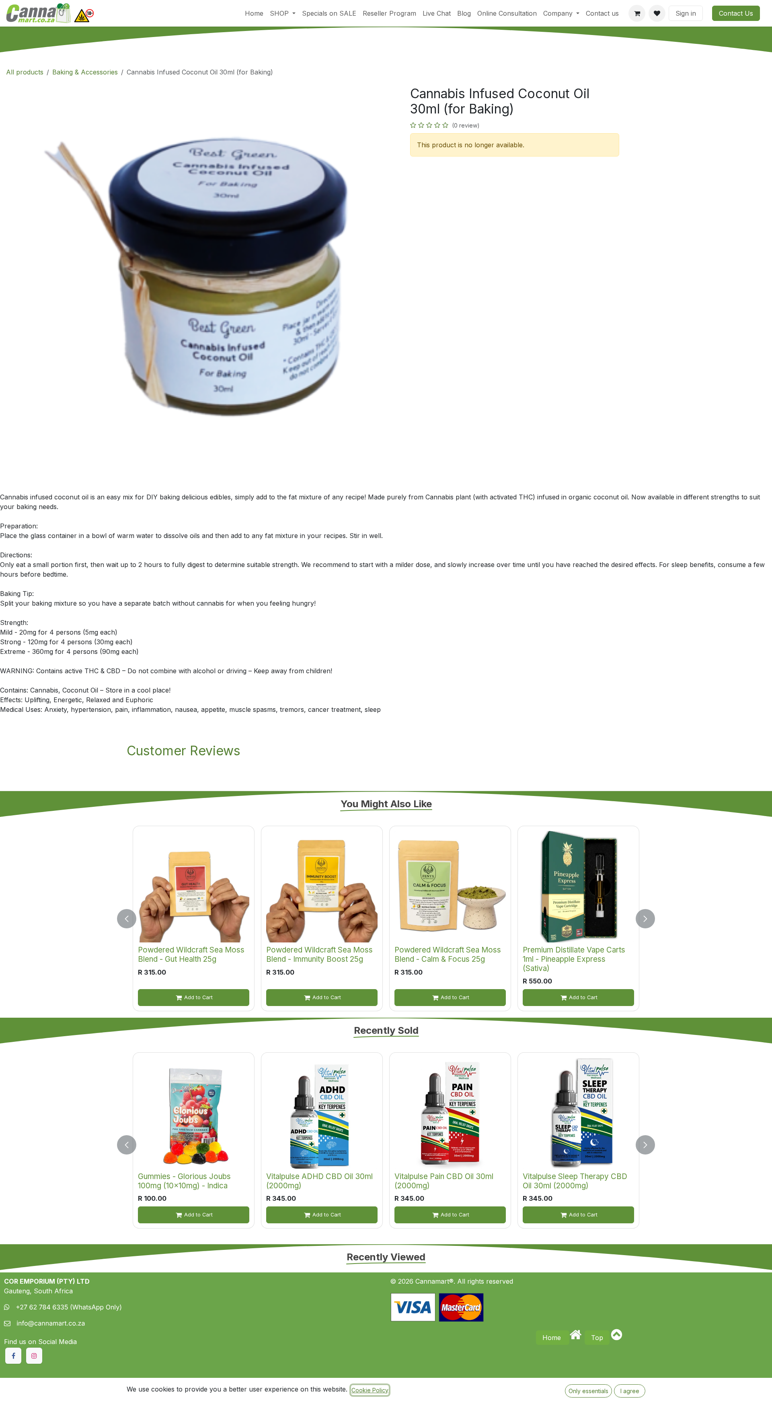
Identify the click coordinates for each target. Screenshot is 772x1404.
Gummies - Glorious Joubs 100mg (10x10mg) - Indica (184, 1181)
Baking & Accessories (85, 72)
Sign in (686, 13)
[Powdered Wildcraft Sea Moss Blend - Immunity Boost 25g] (322, 886)
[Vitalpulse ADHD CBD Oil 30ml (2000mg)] (322, 1113)
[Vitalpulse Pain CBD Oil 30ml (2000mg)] (450, 1113)
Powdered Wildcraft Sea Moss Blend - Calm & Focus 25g (447, 954)
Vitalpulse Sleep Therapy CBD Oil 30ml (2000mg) (575, 1181)
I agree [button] (629, 1391)
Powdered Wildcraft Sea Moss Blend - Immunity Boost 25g (319, 954)
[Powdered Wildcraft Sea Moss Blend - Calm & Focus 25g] (450, 886)
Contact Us (736, 13)
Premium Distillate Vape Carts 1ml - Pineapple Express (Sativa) (574, 959)
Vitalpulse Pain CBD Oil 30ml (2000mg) (443, 1181)
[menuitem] (254, 13)
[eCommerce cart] (636, 13)
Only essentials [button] (588, 1391)
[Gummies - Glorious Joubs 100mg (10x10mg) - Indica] (193, 1113)
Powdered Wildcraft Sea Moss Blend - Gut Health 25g (191, 954)
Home (552, 1338)
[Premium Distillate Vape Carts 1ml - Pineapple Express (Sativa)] (578, 886)
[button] (131, 918)
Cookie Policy (369, 1390)
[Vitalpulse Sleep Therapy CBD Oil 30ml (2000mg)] (578, 1113)
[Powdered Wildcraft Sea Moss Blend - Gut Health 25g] (193, 886)
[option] (386, 918)
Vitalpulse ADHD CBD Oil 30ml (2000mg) (319, 1181)
